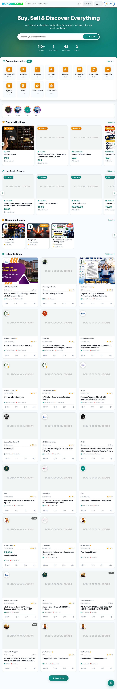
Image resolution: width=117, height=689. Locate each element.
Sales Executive (49, 350)
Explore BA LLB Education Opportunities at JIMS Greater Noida (20, 295)
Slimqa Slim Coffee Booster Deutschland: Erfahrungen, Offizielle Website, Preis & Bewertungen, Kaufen (58, 347)
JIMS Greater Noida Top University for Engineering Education (96, 346)
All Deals (110, 171)
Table (7, 560)
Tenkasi (94, 612)
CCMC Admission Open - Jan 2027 (18, 345)
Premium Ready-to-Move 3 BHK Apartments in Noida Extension (93, 398)
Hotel (46, 505)
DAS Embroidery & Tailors (53, 294)
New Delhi (16, 612)
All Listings (109, 254)
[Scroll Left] (2, 144)
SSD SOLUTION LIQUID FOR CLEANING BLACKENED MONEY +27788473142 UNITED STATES (19, 661)
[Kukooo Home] (12, 4)
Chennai (97, 454)
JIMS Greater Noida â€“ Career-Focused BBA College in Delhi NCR (18, 608)
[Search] (78, 3)
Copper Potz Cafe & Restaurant (55, 659)
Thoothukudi (98, 299)
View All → (110, 61)
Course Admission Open (14, 397)
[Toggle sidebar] (111, 683)
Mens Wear (85, 612)
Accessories (48, 612)
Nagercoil (53, 299)
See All (110, 122)
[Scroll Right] (114, 144)
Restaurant (8, 449)
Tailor (46, 299)
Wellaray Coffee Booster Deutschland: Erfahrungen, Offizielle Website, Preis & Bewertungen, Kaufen (97, 451)
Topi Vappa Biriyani (88, 552)
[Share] (34, 303)
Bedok (97, 505)
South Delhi (19, 505)
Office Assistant (87, 454)
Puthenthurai (15, 560)
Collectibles (9, 505)
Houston (15, 664)
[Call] (35, 281)
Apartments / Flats (87, 402)
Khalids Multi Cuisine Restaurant (94, 659)
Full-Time (9, 454)
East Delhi (59, 350)
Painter (8, 664)
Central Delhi (19, 299)
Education (9, 299)
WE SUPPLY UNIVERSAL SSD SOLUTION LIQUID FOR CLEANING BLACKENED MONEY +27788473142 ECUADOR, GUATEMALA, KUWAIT (96, 610)
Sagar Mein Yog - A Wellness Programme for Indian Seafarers (94, 295)
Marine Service (87, 299)
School (8, 612)
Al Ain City (17, 454)
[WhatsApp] (31, 281)
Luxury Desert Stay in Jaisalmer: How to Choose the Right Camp (58, 501)
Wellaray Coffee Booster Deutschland (96, 500)
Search (92, 37)
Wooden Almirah (10, 555)
